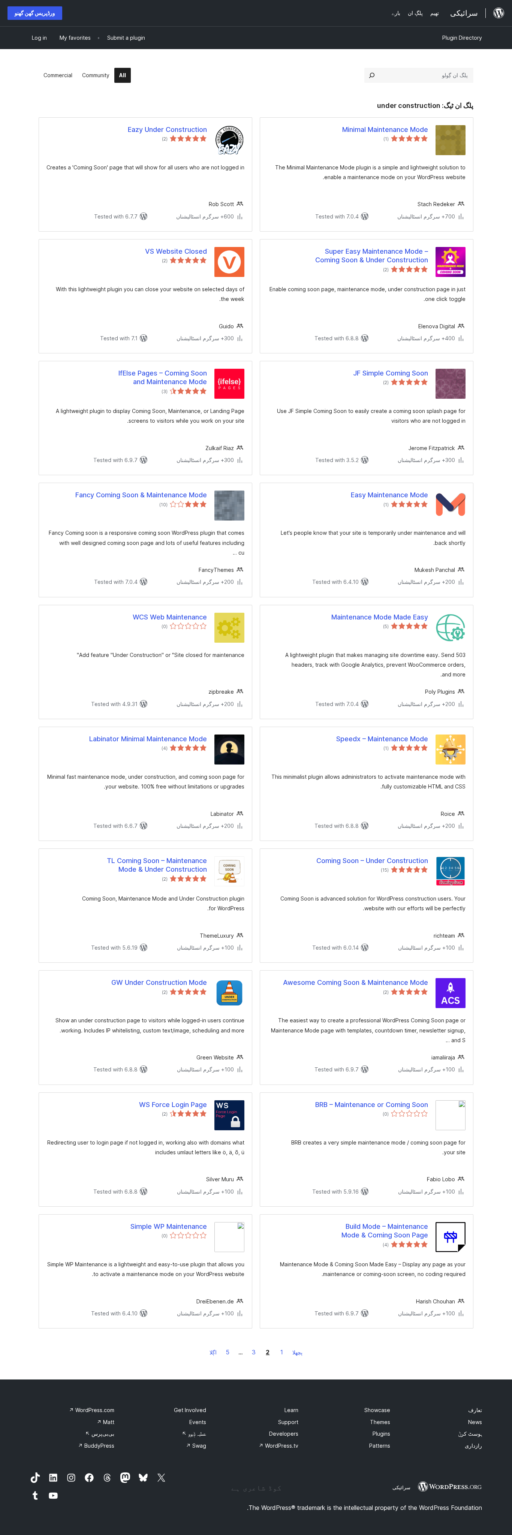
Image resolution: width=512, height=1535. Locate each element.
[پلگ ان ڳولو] (371, 75)
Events (197, 1422)
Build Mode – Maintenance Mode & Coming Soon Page (384, 1230)
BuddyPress (96, 1445)
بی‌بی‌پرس (99, 1433)
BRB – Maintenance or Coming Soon (371, 1105)
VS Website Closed (176, 251)
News (475, 1422)
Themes (380, 1422)
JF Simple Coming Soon (390, 373)
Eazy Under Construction (167, 129)
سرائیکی (401, 1487)
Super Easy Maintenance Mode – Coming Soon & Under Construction (371, 255)
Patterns (379, 1445)
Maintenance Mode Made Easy (379, 617)
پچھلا (297, 1352)
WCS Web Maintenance (170, 617)
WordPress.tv (278, 1445)
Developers (283, 1433)
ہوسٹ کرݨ (470, 1433)
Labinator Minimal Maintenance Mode (148, 739)
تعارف (475, 1410)
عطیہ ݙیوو (194, 1433)
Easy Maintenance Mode (389, 495)
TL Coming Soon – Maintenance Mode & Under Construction (157, 865)
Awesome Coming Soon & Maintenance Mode (355, 982)
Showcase (377, 1410)
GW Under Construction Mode (159, 982)
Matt (105, 1422)
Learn (291, 1410)
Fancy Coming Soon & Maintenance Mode (141, 495)
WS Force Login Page (173, 1105)
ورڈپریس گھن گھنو (35, 13)
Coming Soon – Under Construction (372, 861)
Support (288, 1422)
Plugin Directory (462, 37)
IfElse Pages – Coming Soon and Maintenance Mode (162, 377)
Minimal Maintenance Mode (385, 129)
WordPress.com (91, 1410)
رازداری (473, 1445)
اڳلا (213, 1352)
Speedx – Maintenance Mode (382, 739)
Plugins (381, 1433)
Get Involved (190, 1410)
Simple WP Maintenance (168, 1226)
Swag (196, 1445)
